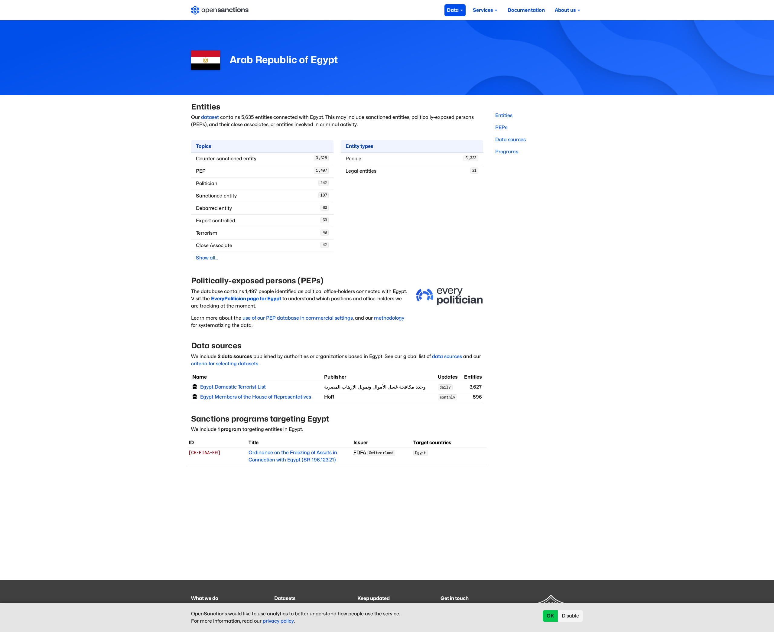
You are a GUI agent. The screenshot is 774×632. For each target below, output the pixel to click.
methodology (389, 318)
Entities (503, 115)
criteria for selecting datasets (224, 363)
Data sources (510, 139)
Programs (506, 152)
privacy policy (278, 621)
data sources (447, 356)
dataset (210, 117)
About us (565, 10)
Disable (570, 616)
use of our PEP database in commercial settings (297, 318)
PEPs (501, 127)
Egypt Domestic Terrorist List (233, 387)
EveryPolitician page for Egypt (246, 298)
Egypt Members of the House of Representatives (255, 397)
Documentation (526, 10)
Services (483, 10)
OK (550, 616)
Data (453, 10)
